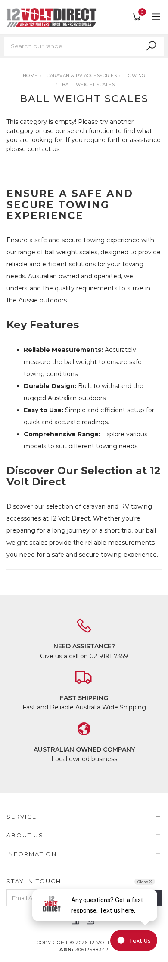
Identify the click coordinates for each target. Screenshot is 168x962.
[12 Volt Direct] (53, 17)
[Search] (151, 46)
